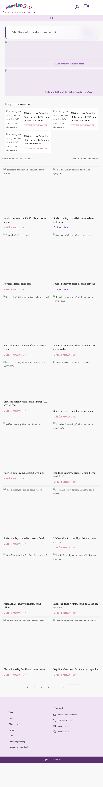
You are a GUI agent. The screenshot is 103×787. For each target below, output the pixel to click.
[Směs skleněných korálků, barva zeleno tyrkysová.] (76, 191)
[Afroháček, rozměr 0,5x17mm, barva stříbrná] (27, 576)
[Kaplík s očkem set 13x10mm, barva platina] (76, 642)
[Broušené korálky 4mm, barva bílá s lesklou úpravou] (76, 576)
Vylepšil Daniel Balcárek (51, 760)
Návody (12, 730)
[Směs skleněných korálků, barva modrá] (76, 384)
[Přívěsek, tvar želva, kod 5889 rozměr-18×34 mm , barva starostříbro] (60, 119)
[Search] (51, 18)
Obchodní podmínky (17, 741)
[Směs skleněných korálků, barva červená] (76, 256)
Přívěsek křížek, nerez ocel (17, 283)
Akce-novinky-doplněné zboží (69, 63)
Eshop (11, 718)
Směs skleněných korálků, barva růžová (24, 538)
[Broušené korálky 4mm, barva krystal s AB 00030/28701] (27, 379)
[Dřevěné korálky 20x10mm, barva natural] (27, 642)
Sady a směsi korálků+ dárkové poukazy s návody (69, 92)
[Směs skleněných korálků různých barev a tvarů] (27, 318)
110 (62, 687)
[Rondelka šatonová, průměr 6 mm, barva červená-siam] (76, 318)
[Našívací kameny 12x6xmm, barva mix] (27, 445)
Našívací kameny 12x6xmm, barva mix (24, 472)
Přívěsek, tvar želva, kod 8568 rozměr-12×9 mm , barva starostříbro (36, 140)
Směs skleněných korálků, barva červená (74, 283)
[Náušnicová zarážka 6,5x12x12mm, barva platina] (27, 191)
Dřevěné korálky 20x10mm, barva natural (25, 669)
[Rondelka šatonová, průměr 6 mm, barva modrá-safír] (76, 445)
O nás (11, 736)
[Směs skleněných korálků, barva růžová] (27, 511)
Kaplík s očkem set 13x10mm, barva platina (75, 669)
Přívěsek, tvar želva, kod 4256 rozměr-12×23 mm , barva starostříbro (36, 117)
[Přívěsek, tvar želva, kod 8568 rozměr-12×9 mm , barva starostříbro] (13, 142)
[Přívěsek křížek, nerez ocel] (27, 256)
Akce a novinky (15, 724)
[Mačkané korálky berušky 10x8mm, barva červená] (76, 511)
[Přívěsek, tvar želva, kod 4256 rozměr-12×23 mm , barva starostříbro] (13, 119)
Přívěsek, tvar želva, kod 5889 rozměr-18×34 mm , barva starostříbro (83, 117)
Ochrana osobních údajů (18, 747)
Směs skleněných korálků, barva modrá (73, 411)
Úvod (11, 712)
